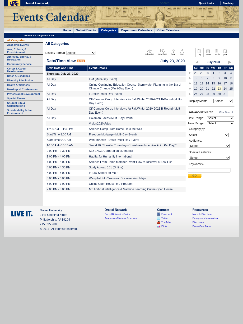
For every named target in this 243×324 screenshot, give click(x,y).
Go (191, 3)
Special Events (16, 98)
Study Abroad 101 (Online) (106, 167)
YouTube (166, 222)
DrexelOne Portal (201, 226)
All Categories (16, 40)
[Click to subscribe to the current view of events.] (149, 55)
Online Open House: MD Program (110, 183)
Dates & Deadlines (18, 75)
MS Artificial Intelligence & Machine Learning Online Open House (131, 189)
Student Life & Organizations (16, 104)
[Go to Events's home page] (50, 23)
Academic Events (18, 44)
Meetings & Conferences (22, 89)
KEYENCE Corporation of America (111, 150)
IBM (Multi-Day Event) (103, 79)
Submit (194, 176)
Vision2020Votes (100, 123)
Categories (108, 30)
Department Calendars (136, 30)
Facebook (166, 214)
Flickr (164, 226)
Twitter (164, 218)
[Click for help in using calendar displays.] (173, 55)
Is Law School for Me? (103, 172)
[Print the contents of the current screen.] (182, 55)
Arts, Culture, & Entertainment (16, 51)
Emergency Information (205, 218)
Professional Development (23, 94)
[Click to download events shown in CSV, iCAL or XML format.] (162, 55)
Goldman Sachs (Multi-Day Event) (111, 118)
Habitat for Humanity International (110, 156)
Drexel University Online (118, 214)
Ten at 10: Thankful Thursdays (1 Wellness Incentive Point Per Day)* (133, 145)
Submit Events (86, 30)
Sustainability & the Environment (19, 112)
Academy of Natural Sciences (121, 218)
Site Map (228, 3)
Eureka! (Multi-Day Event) (105, 94)
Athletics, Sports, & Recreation (19, 58)
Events (28, 35)
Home (67, 30)
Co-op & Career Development (16, 70)
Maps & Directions (202, 214)
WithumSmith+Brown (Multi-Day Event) (114, 140)
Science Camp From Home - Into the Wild (115, 129)
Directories (198, 222)
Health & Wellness (18, 84)
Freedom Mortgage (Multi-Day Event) (113, 134)
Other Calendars (168, 30)
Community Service (19, 64)
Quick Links (206, 3)
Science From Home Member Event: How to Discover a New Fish (131, 162)
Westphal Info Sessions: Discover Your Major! (118, 178)
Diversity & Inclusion (20, 80)
